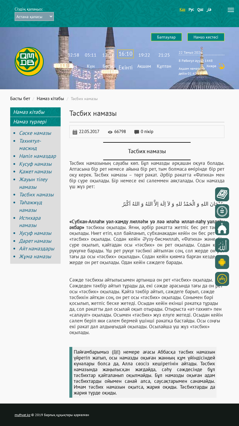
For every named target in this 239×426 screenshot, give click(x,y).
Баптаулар (166, 37)
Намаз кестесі (206, 37)
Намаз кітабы (50, 98)
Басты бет (20, 98)
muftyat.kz (22, 415)
